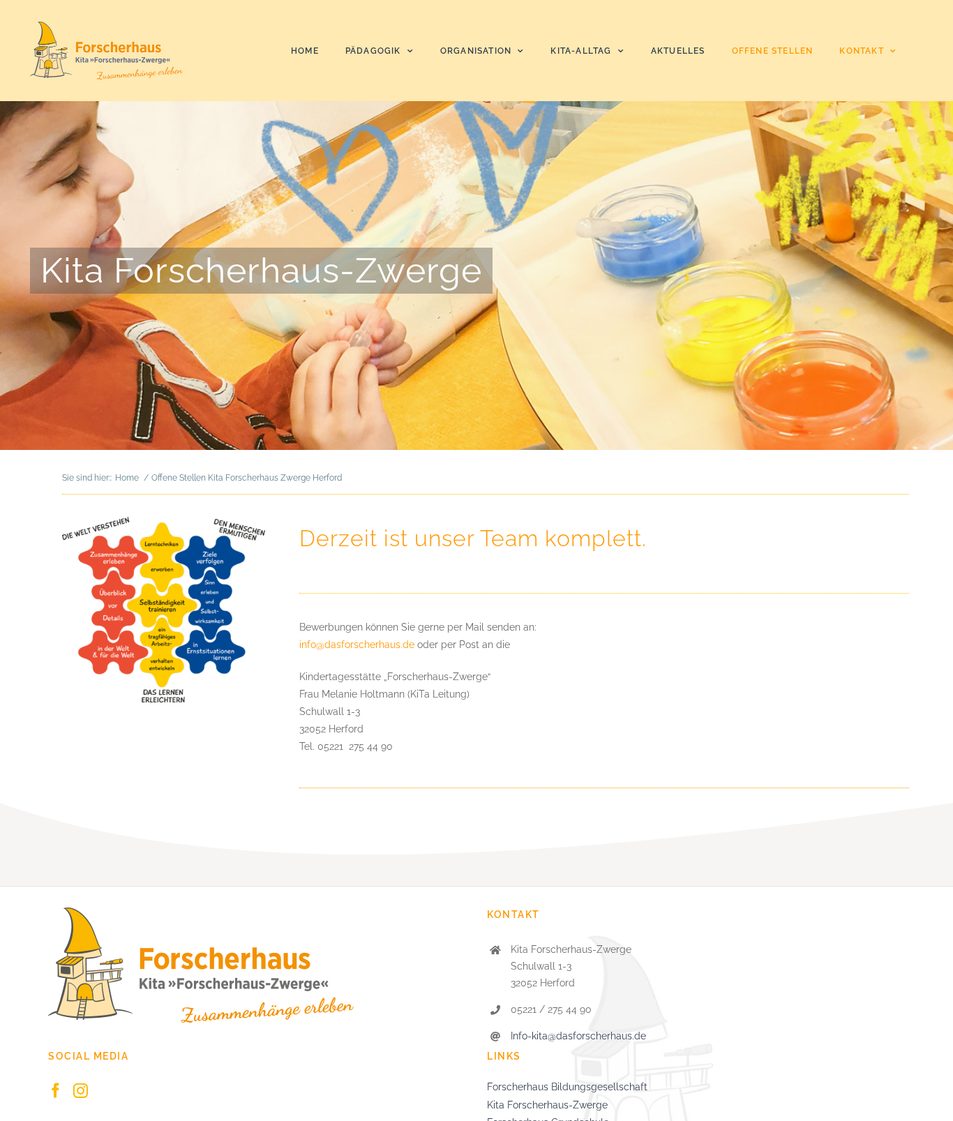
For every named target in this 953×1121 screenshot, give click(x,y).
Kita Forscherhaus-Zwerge (547, 1105)
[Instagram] (80, 1090)
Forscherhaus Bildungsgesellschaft (567, 1086)
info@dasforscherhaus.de (358, 644)
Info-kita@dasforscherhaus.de (578, 1035)
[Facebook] (55, 1090)
